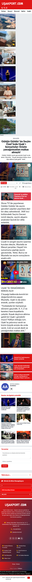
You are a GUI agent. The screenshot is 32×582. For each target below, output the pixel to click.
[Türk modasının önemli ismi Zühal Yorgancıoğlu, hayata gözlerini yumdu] (8, 435)
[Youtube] (19, 538)
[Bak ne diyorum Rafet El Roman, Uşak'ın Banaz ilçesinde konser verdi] (24, 435)
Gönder (4, 466)
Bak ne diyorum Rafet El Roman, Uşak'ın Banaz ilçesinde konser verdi (23, 442)
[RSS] (21, 538)
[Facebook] (10, 538)
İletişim (18, 564)
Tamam (28, 574)
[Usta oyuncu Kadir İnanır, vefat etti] (24, 418)
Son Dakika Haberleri (23, 555)
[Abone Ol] (26, 183)
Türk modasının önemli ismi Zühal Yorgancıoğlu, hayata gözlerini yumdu (8, 442)
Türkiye (3, 11)
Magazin (16, 138)
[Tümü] (30, 475)
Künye (13, 564)
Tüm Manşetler (8, 555)
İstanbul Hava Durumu (21, 546)
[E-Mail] (11, 389)
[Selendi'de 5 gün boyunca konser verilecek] (8, 402)
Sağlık (29, 11)
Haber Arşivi (7, 558)
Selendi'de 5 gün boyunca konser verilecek (6, 408)
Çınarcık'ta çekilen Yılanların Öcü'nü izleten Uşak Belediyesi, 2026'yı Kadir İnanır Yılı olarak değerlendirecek (8, 426)
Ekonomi (16, 11)
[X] (13, 538)
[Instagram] (16, 538)
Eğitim (23, 11)
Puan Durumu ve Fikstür (22, 551)
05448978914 (17, 529)
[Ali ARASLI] (5, 386)
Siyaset (10, 11)
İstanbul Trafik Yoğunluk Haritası (6, 551)
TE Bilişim (20, 568)
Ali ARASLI (4, 186)
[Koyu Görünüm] (2, 8)
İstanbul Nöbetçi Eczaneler (7, 546)
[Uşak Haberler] (12, 3)
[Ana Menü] (6, 8)
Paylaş (4, 182)
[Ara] (4, 8)
